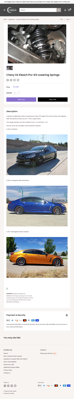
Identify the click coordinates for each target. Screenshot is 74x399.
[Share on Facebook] (7, 80)
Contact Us (7, 373)
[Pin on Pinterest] (11, 80)
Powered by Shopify (9, 393)
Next (68, 19)
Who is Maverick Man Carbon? (13, 356)
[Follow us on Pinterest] (11, 386)
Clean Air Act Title (9, 364)
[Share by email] (18, 80)
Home (5, 19)
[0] (69, 10)
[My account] (65, 10)
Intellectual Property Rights (11, 367)
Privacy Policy (8, 370)
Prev (62, 19)
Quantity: (9, 93)
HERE (54, 353)
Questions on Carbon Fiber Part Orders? (16, 359)
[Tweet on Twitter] (14, 80)
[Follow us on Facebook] (5, 386)
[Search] (58, 10)
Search (6, 353)
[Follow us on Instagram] (8, 386)
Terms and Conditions (10, 361)
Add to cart (21, 99)
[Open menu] (4, 10)
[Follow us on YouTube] (15, 386)
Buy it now (52, 99)
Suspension (11, 19)
